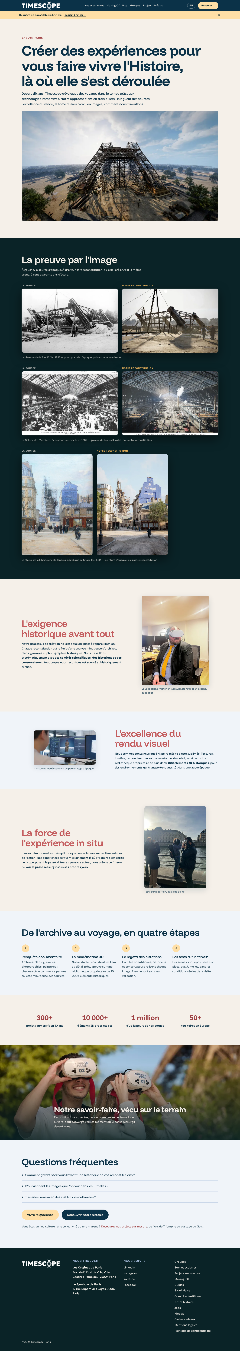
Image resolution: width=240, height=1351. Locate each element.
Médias (158, 5)
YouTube (129, 1279)
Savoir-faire (182, 1290)
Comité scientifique (187, 1296)
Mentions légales (185, 1325)
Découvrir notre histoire (85, 1215)
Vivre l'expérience (40, 1215)
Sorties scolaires (185, 1267)
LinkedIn (129, 1267)
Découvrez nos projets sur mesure (124, 1226)
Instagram (131, 1273)
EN (191, 5)
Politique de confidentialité (192, 1330)
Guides (179, 1285)
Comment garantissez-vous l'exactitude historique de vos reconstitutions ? (80, 1175)
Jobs (177, 1307)
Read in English (75, 14)
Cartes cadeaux (184, 1319)
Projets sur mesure (187, 1273)
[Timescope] (41, 5)
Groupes (135, 5)
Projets (147, 5)
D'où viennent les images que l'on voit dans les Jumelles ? (66, 1186)
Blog (124, 5)
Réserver (208, 5)
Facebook (130, 1285)
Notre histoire (183, 1302)
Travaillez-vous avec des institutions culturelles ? (60, 1197)
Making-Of (113, 5)
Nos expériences (94, 5)
